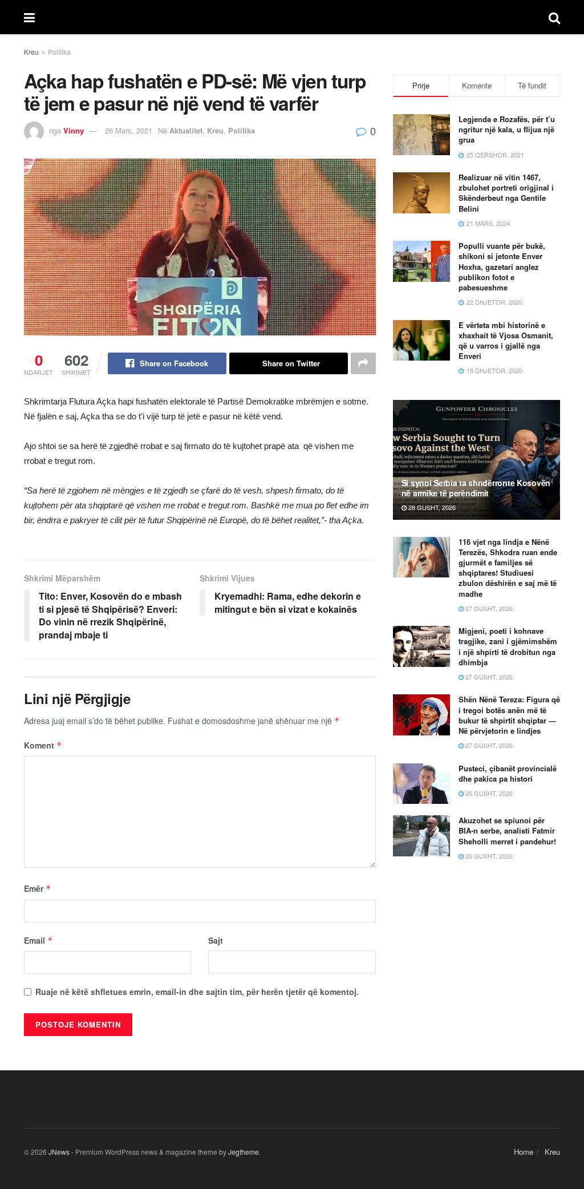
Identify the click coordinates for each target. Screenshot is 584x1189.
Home (523, 1151)
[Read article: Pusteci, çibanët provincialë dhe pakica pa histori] (421, 783)
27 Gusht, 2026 (488, 608)
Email (38, 940)
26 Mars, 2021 (128, 130)
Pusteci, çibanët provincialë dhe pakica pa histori (508, 773)
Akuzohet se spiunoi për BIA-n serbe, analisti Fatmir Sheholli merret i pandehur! (507, 830)
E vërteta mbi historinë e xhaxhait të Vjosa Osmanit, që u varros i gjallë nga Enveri (506, 341)
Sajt (215, 940)
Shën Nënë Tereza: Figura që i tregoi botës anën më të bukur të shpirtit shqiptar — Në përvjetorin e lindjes (509, 715)
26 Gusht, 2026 (488, 793)
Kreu (31, 51)
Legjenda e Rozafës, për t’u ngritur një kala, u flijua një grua (507, 129)
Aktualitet (185, 130)
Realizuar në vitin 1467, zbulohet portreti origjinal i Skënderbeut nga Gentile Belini (506, 193)
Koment (43, 745)
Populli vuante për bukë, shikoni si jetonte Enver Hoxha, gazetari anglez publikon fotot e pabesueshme (502, 266)
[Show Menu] (29, 17)
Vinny (73, 130)
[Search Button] (554, 17)
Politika (59, 51)
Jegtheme (243, 1151)
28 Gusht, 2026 (431, 507)
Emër (37, 888)
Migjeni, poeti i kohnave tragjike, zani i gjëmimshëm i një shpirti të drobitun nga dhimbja (508, 646)
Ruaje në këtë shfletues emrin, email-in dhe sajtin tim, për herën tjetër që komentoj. (197, 991)
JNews (59, 1151)
